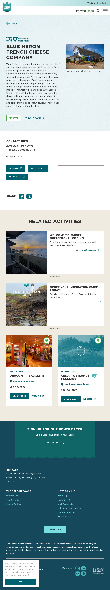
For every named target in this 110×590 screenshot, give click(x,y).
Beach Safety (64, 516)
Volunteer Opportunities (69, 508)
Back (14, 23)
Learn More (19, 396)
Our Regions (12, 496)
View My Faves (33, 118)
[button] (21, 196)
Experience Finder (66, 512)
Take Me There (54, 443)
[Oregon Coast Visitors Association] (7, 7)
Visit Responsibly (66, 504)
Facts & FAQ (64, 500)
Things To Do (12, 500)
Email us (10, 482)
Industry (104, 3)
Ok (20, 582)
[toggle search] (98, 10)
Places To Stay (13, 504)
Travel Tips (63, 496)
